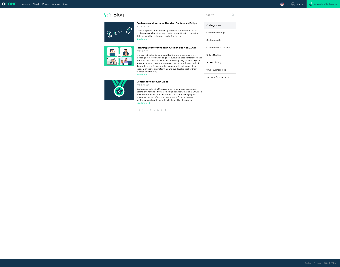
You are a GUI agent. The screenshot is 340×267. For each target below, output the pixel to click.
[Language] (284, 4)
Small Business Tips (216, 69)
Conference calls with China (152, 81)
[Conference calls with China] (119, 90)
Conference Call (214, 40)
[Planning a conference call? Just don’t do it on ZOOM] (119, 56)
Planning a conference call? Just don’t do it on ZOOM (166, 47)
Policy (308, 263)
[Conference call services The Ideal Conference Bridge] (119, 31)
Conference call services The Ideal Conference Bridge (167, 23)
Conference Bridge (215, 32)
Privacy (317, 263)
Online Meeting (213, 55)
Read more (142, 39)
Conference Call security (218, 47)
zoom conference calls (217, 77)
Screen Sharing (213, 62)
